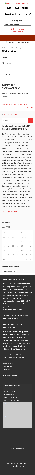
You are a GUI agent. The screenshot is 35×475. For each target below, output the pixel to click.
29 (17, 237)
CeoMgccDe (20, 48)
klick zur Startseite (11, 114)
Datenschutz (9, 366)
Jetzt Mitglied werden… (10, 212)
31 (26, 237)
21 (26, 250)
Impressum (8, 363)
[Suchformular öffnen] (32, 38)
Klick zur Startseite (17, 29)
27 (22, 255)
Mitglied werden (17, 32)
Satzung (7, 369)
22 (31, 250)
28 (26, 255)
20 (22, 250)
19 (17, 250)
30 (22, 237)
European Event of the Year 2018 (15, 104)
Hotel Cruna (27, 107)
